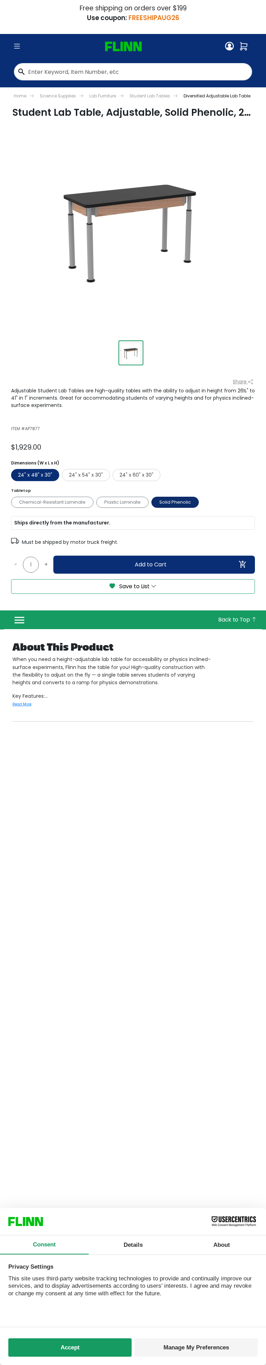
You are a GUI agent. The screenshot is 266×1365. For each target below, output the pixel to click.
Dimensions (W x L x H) (35, 463)
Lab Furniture (102, 96)
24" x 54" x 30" (86, 474)
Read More (22, 704)
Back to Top (234, 620)
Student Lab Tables (150, 96)
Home (20, 96)
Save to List (134, 586)
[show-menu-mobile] (16, 46)
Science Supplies (58, 96)
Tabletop (21, 490)
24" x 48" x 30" (35, 474)
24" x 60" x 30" (136, 474)
